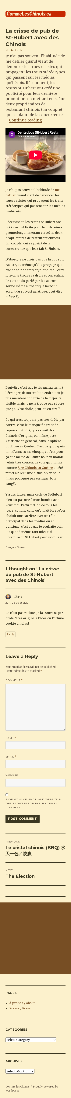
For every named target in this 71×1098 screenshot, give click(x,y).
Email (10, 756)
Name (10, 738)
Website (11, 775)
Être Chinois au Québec (35, 468)
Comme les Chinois (17, 1086)
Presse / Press (20, 1008)
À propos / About (22, 1003)
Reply (10, 634)
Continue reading (25, 120)
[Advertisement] (35, 342)
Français (10, 547)
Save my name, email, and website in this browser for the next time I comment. (33, 803)
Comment (14, 680)
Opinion (22, 547)
